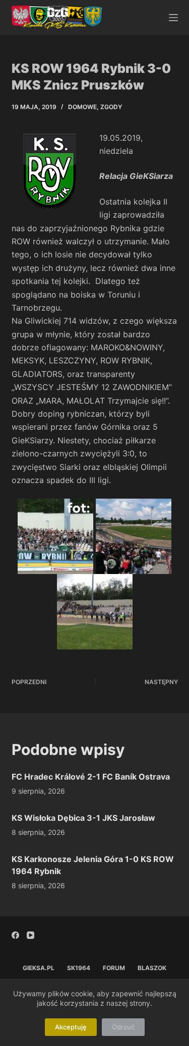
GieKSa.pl (38, 968)
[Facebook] (15, 935)
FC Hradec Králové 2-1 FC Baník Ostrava (91, 777)
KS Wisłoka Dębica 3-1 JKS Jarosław (83, 818)
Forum (114, 968)
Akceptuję (71, 1027)
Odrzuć (123, 1027)
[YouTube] (30, 935)
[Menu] (173, 17)
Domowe (82, 107)
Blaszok (152, 968)
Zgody (111, 107)
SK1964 (78, 968)
